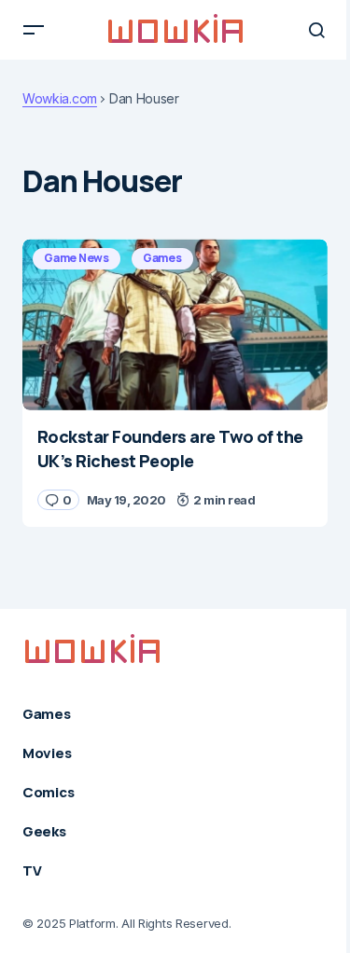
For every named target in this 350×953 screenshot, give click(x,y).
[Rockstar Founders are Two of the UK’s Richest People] (175, 324)
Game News (76, 258)
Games (162, 258)
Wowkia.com (59, 98)
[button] (33, 29)
